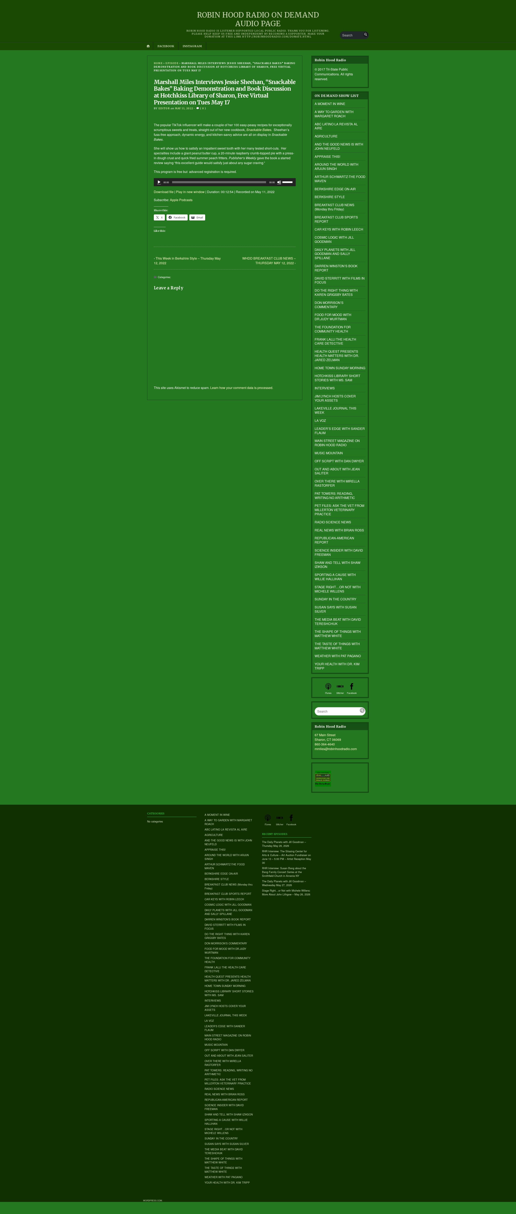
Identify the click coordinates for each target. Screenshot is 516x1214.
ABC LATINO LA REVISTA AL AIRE (336, 126)
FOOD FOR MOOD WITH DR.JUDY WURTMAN (333, 316)
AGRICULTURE (326, 136)
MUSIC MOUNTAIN (329, 453)
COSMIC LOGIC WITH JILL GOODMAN (334, 239)
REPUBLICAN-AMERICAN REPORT (334, 540)
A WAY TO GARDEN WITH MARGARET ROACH (334, 113)
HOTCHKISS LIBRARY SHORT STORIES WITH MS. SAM (337, 377)
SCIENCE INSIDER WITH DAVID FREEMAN (339, 552)
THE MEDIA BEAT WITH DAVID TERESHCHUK (338, 621)
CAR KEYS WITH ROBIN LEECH (339, 229)
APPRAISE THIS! (327, 156)
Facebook (165, 46)
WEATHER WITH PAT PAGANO (338, 656)
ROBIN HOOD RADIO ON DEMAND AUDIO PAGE (258, 19)
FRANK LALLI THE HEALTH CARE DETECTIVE (335, 341)
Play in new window (190, 191)
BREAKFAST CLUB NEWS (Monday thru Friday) (334, 207)
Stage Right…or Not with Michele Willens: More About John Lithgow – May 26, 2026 (286, 892)
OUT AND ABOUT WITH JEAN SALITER (337, 471)
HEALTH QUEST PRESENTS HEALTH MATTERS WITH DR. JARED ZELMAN (337, 355)
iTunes (328, 692)
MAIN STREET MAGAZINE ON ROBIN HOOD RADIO (337, 442)
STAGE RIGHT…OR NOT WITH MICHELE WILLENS (338, 589)
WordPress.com (152, 1200)
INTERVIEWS (325, 388)
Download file (164, 191)
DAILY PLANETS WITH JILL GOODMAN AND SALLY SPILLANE (335, 253)
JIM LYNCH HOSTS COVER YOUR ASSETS (335, 398)
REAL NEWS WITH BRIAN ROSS (339, 530)
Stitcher (340, 692)
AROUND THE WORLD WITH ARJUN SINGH (336, 166)
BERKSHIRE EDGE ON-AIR (335, 189)
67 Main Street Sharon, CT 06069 (328, 737)
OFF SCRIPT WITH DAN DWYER (339, 461)
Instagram (192, 46)
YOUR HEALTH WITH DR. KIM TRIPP (337, 666)
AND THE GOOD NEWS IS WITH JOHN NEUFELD (339, 146)
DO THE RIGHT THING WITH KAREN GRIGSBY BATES (336, 292)
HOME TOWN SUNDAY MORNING (340, 368)
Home (158, 63)
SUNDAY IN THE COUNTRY (335, 599)
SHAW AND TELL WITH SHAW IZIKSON (337, 564)
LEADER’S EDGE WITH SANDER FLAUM (340, 430)
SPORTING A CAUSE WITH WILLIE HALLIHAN (335, 576)
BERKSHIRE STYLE (330, 196)
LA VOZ (320, 420)
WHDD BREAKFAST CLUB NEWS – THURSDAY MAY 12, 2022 (269, 260)
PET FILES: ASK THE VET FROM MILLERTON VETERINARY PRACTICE (339, 509)
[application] (225, 182)
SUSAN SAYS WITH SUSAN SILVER (336, 609)
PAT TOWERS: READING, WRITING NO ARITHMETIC (335, 495)
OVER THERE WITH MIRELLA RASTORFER (337, 483)
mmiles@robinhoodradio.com (336, 748)
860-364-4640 (325, 744)
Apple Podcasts (181, 199)
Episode (171, 63)
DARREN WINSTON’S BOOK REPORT (336, 268)
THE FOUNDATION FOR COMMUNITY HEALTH (333, 329)
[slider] (288, 181)
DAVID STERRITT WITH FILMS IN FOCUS (340, 280)
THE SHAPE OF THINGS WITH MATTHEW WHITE (338, 633)
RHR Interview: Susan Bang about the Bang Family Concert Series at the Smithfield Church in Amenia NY (284, 872)
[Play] (159, 182)
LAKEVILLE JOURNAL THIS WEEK (335, 410)
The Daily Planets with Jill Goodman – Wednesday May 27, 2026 (284, 883)
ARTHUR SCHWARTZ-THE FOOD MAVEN (340, 178)
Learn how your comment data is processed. (241, 387)
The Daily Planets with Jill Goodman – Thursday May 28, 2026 (284, 844)
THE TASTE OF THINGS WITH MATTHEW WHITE (337, 645)
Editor (164, 108)
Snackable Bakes (258, 129)
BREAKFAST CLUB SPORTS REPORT (336, 219)
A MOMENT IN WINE (330, 103)
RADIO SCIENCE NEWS (333, 522)
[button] (323, 778)
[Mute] (279, 182)
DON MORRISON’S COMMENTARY (329, 304)
